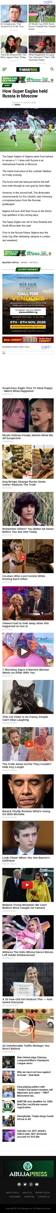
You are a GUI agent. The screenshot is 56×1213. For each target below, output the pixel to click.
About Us (27, 1192)
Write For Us (12, 1192)
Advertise (29, 1197)
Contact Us (44, 1197)
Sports (34, 263)
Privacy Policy (42, 1192)
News (25, 263)
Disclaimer (15, 1197)
